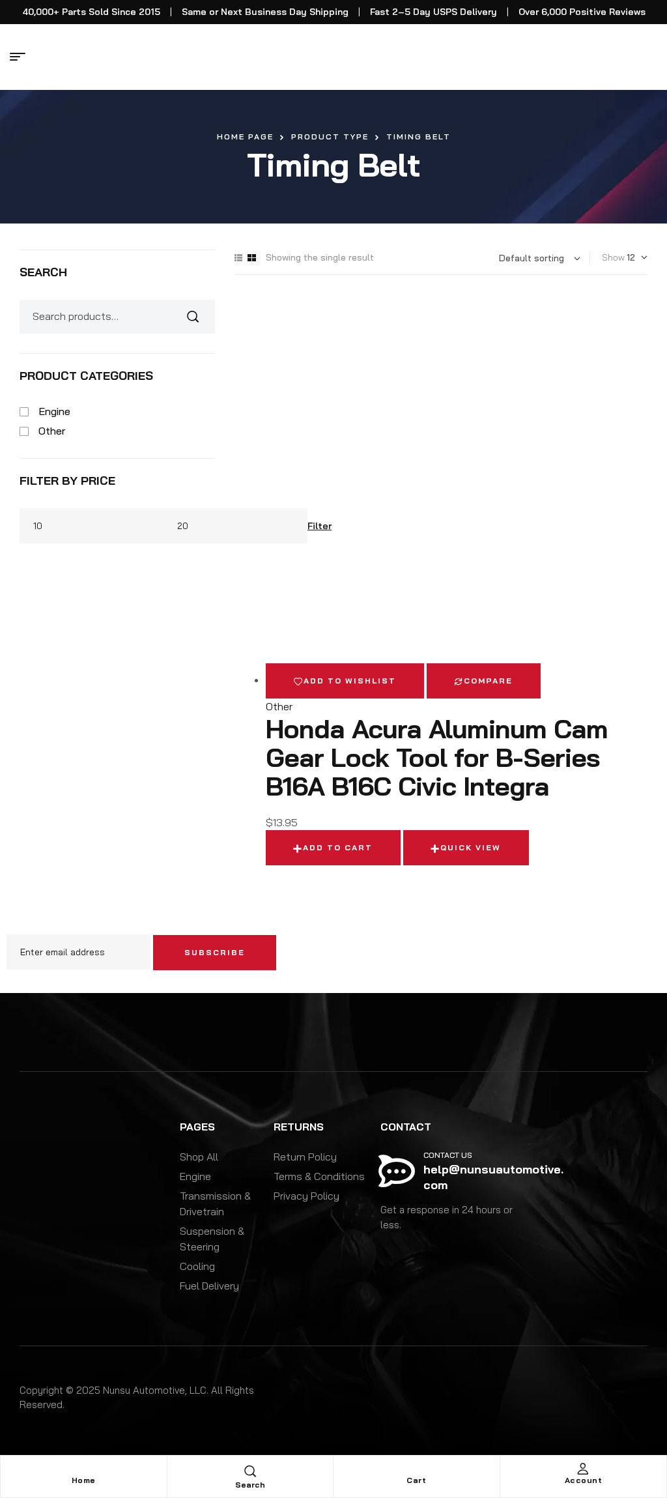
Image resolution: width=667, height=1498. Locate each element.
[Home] (83, 1468)
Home (84, 1480)
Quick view (470, 847)
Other (279, 706)
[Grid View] (252, 257)
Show (613, 257)
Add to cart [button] (338, 847)
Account (584, 1480)
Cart (416, 1480)
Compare (488, 680)
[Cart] (416, 1468)
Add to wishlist (350, 680)
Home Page (245, 136)
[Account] (582, 1468)
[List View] (238, 257)
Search (197, 317)
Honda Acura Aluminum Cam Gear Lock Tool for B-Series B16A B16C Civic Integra (437, 757)
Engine (54, 411)
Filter (319, 526)
